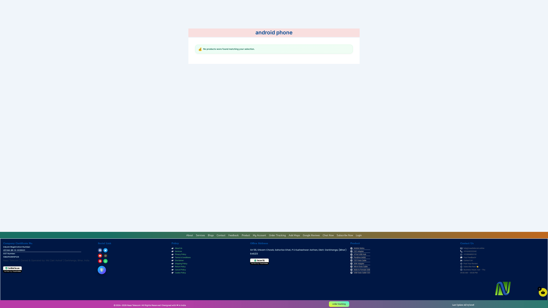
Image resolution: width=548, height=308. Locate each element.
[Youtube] (100, 256)
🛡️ (101, 270)
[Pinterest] (100, 261)
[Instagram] (105, 256)
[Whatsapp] (105, 261)
